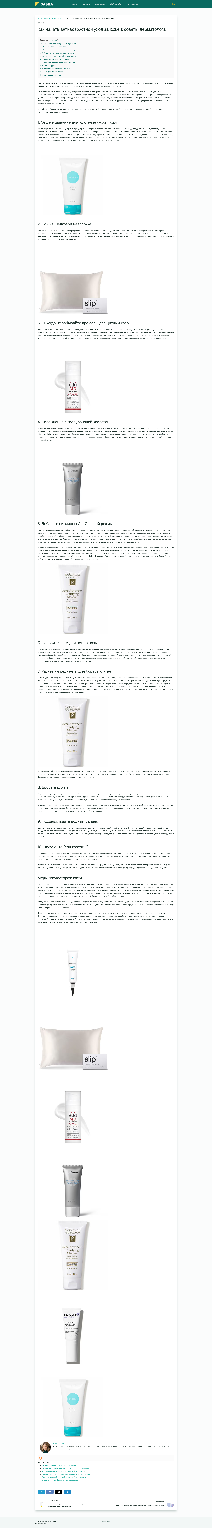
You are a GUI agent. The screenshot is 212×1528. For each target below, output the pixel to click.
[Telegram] (41, 1492)
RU (173, 4)
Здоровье (100, 4)
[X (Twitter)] (58, 1492)
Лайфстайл (115, 4)
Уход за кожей (56, 19)
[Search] (168, 4)
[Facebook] (50, 1492)
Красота (86, 4)
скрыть (54, 40)
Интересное (132, 4)
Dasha (40, 19)
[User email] (40, 1458)
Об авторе (106, 1521)
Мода (74, 4)
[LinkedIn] (67, 1492)
